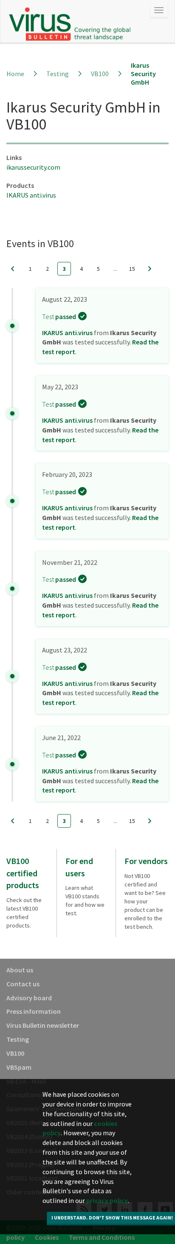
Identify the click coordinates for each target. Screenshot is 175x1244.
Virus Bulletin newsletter (42, 1025)
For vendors (146, 861)
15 (132, 268)
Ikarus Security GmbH (143, 73)
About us (19, 970)
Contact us (23, 984)
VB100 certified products (22, 873)
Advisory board (29, 998)
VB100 (100, 73)
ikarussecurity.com (33, 167)
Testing (57, 73)
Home (15, 73)
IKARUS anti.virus (31, 195)
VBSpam (18, 1067)
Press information (33, 1011)
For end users (79, 867)
